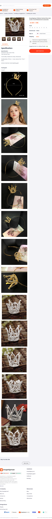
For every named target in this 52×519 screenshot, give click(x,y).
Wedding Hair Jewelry (31, 13)
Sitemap (50, 517)
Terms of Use (39, 517)
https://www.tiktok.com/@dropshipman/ (1, 486)
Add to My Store (40, 51)
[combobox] (44, 33)
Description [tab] (5, 44)
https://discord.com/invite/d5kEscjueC (3, 486)
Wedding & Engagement (19, 13)
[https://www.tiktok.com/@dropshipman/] (1, 486)
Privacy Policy (45, 517)
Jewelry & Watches (8, 13)
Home (1, 13)
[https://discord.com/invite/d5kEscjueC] (2, 486)
